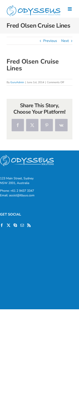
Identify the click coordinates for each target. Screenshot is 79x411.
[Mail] (22, 225)
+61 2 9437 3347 (22, 191)
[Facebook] (2, 225)
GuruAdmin (17, 82)
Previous (50, 40)
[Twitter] (8, 225)
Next (65, 40)
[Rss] (29, 225)
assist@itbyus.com (21, 195)
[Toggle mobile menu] (70, 9)
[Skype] (15, 225)
